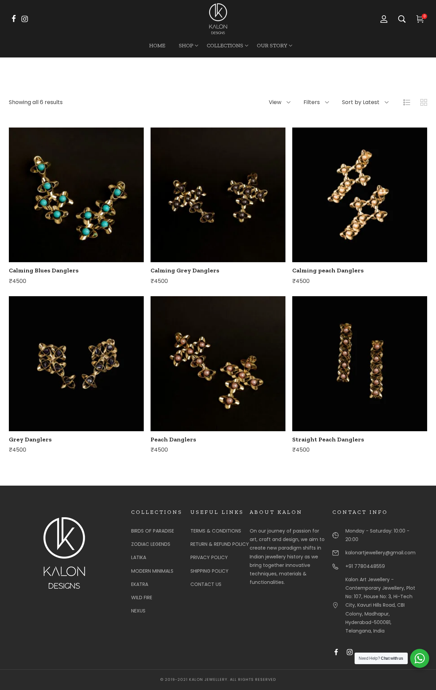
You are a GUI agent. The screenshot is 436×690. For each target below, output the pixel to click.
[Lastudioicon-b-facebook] (339, 655)
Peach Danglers (173, 439)
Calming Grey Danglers (185, 270)
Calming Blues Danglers (44, 270)
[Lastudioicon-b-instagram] (353, 655)
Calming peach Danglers (328, 270)
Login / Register (387, 19)
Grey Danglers (30, 439)
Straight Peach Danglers (328, 439)
